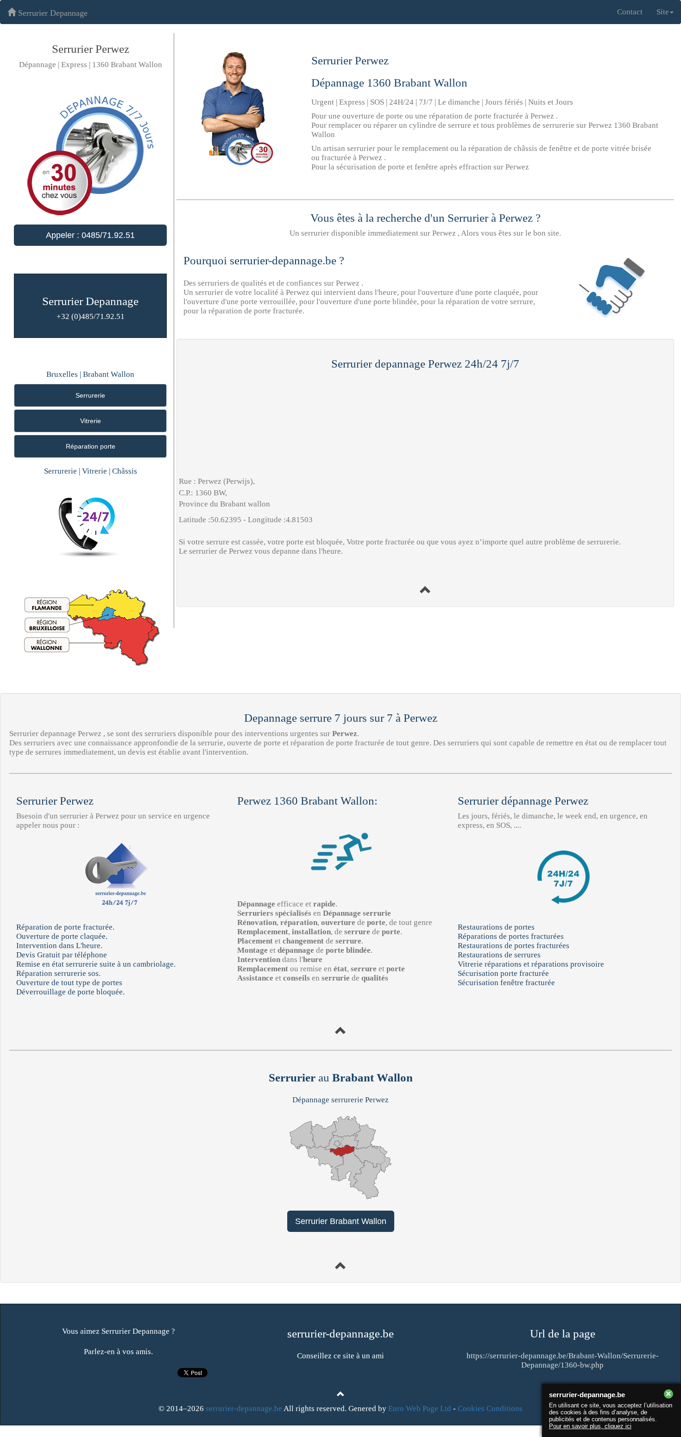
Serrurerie (90, 395)
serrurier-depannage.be (244, 1408)
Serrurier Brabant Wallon (340, 1221)
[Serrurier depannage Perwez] (425, 591)
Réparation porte (90, 446)
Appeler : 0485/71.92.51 (90, 235)
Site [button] (662, 11)
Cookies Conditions (490, 1408)
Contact (630, 11)
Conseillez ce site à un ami (340, 1355)
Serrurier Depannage (52, 13)
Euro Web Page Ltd (419, 1408)
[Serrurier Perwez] (341, 1031)
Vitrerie (90, 421)
